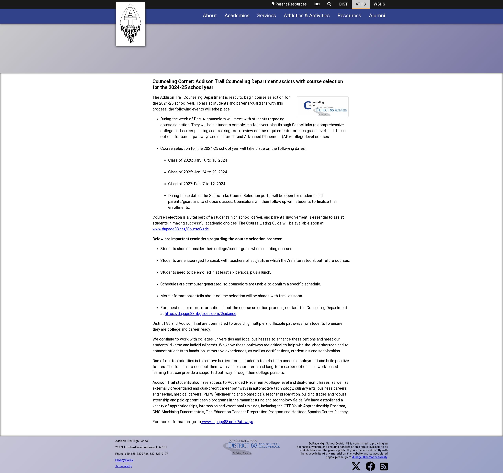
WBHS (379, 4)
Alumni (377, 15)
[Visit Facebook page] (368, 468)
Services (266, 15)
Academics (237, 15)
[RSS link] (382, 469)
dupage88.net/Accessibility (369, 457)
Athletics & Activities (307, 15)
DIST (343, 4)
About (210, 15)
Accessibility (123, 466)
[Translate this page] (317, 4)
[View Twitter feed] (354, 468)
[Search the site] (329, 4)
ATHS (361, 4)
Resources (349, 15)
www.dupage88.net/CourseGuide (180, 229)
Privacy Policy (124, 460)
